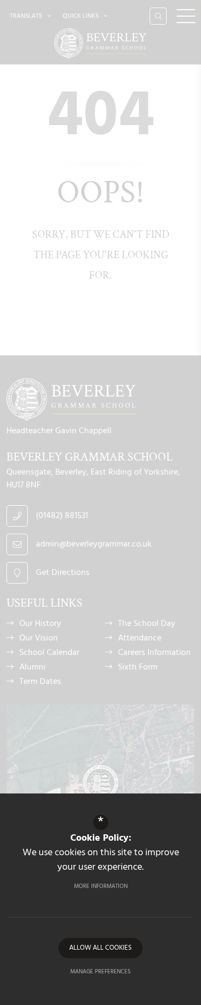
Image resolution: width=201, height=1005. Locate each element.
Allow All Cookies (100, 947)
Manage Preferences (100, 972)
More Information (101, 886)
